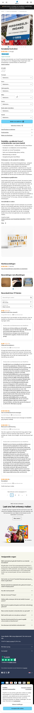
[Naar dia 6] (18, 47)
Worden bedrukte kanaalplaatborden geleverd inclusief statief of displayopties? (16, 585)
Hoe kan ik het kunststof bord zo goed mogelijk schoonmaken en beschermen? (13, 620)
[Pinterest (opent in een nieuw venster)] (8, 673)
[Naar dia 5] (16, 47)
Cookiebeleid (16, 701)
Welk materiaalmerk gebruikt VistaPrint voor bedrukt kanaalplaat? (15, 561)
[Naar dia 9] (24, 47)
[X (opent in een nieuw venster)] (6, 673)
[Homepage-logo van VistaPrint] (17, 2)
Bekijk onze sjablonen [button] (16, 121)
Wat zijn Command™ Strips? (8, 595)
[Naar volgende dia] (32, 30)
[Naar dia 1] (8, 47)
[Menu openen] (3, 2)
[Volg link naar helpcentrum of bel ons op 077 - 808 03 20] (27, 2)
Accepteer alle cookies (17, 708)
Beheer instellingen (17, 704)
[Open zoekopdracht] (6, 2)
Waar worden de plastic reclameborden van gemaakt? (15, 611)
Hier (31, 6)
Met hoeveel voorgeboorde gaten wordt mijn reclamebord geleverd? (16, 605)
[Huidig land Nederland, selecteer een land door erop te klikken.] (31, 673)
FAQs (2, 223)
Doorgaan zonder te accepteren (26, 688)
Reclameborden (23, 11)
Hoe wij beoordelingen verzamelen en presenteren (14, 268)
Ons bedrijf (4, 651)
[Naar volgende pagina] (26, 495)
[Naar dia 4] (14, 47)
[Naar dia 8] (22, 47)
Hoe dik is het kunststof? (7, 590)
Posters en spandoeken (11, 11)
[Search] (31, 297)
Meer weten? (17, 518)
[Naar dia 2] (10, 47)
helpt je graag (10, 641)
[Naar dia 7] (20, 47)
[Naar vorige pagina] (7, 495)
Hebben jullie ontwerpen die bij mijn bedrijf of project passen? (15, 599)
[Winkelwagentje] (31, 2)
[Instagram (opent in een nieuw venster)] (4, 673)
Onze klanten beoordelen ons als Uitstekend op (14, 668)
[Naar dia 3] (12, 47)
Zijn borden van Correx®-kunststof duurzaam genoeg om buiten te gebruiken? (16, 579)
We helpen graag (5, 646)
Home (2, 11)
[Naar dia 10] (25, 47)
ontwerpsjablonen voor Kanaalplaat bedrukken (13, 219)
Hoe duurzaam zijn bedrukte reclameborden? (13, 625)
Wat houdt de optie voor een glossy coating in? (13, 615)
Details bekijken (5, 64)
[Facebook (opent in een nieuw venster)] (2, 673)
